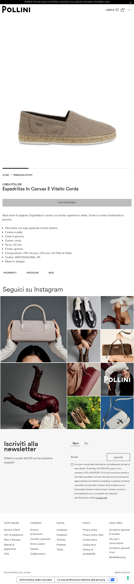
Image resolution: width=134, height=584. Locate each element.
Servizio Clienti (12, 529)
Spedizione (33, 273)
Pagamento (10, 273)
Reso (51, 273)
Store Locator (37, 544)
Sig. (86, 443)
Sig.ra (76, 443)
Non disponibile (67, 202)
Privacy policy (90, 529)
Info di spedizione (13, 535)
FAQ (6, 553)
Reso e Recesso (12, 539)
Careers (34, 549)
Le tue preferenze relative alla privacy (81, 579)
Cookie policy (90, 539)
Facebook (62, 535)
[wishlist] (117, 10)
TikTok (60, 549)
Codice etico (89, 544)
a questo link (101, 497)
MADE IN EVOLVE (122, 572)
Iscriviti (118, 457)
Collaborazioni (38, 553)
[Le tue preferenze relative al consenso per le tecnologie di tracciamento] (128, 578)
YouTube (61, 539)
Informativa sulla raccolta (36, 579)
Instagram (62, 529)
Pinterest (61, 544)
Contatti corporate (40, 539)
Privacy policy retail (93, 535)
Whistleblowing (117, 557)
